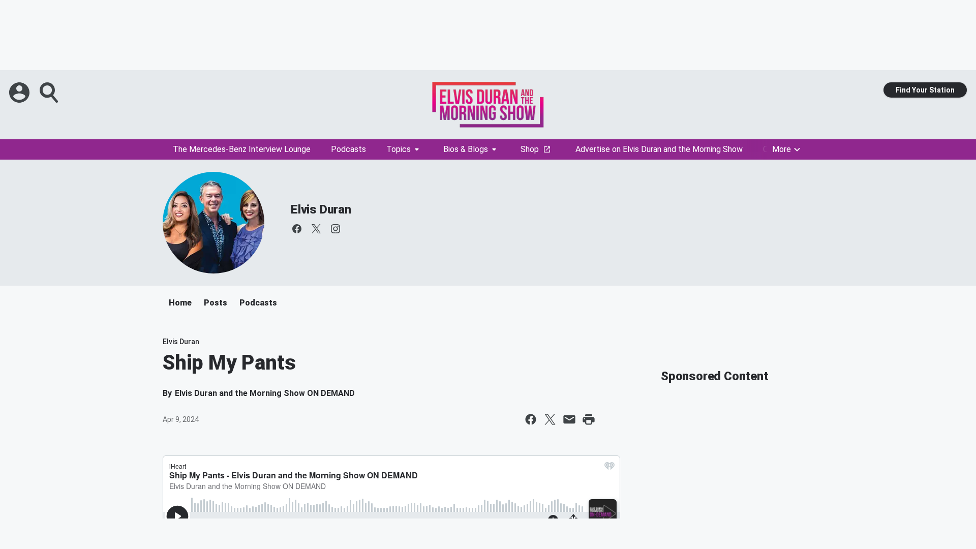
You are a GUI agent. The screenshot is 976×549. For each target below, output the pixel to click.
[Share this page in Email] (569, 419)
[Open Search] (50, 92)
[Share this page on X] (550, 419)
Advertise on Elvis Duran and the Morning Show (659, 149)
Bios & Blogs (465, 149)
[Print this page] (589, 419)
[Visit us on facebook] (297, 229)
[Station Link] (488, 104)
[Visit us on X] (316, 229)
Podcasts (348, 149)
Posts (215, 303)
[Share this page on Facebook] (531, 419)
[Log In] (20, 92)
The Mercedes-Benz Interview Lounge (242, 149)
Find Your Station (925, 90)
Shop (530, 149)
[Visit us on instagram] (335, 229)
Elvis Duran (321, 209)
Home (180, 303)
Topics (398, 149)
